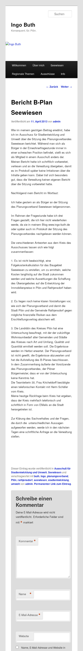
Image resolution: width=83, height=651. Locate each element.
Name (25, 594)
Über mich (38, 65)
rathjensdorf (25, 480)
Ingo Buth (23, 24)
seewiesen (40, 480)
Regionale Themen (23, 74)
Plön (13, 480)
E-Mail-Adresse (29, 615)
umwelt (15, 484)
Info (63, 74)
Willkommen (19, 65)
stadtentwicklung (58, 480)
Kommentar (27, 541)
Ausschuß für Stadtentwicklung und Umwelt (41, 470)
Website (24, 636)
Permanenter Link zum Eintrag (52, 484)
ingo (43, 476)
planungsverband (57, 476)
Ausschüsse (48, 74)
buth (36, 476)
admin (56, 121)
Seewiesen (57, 65)
